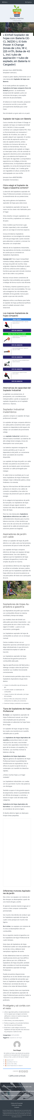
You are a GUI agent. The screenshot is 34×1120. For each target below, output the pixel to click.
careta (16, 1020)
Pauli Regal (17, 1050)
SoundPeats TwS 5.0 (12, 1062)
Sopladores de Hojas (16, 1038)
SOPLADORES (15, 1035)
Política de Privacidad (17, 1103)
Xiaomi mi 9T (10, 1060)
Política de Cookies (17, 1105)
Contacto (16, 1107)
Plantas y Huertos (17, 18)
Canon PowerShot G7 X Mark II (15, 1065)
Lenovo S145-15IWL (12, 1063)
